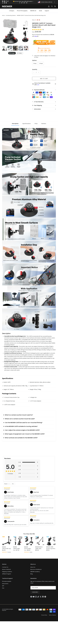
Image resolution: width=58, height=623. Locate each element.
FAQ (3, 588)
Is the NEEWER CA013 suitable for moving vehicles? (21, 426)
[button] (28, 462)
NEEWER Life (33, 10)
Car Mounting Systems (11, 15)
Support (47, 10)
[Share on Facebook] (37, 19)
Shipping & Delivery (7, 571)
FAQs (36, 123)
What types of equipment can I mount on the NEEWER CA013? (25, 434)
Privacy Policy (44, 615)
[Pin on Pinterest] (39, 19)
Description (15, 123)
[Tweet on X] (35, 19)
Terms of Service (52, 615)
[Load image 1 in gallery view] (15, 31)
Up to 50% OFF (25, 1)
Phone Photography (22, 10)
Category (11, 10)
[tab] (12, 53)
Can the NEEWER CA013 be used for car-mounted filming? (23, 422)
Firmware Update (6, 581)
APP (3, 586)
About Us (32, 567)
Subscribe (35, 592)
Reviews (43, 123)
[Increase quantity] (39, 72)
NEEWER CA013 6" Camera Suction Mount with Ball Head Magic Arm (31, 15)
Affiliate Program (6, 574)
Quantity (34, 69)
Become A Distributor (36, 569)
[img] (37, 29)
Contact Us (5, 567)
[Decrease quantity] (33, 72)
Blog (31, 574)
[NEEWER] (7, 6)
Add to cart (44, 78)
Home (3, 15)
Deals (40, 10)
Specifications (26, 123)
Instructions (5, 583)
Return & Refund (6, 569)
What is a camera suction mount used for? (19, 415)
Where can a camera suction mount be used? (20, 419)
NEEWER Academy (35, 571)
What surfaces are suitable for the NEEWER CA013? (21, 438)
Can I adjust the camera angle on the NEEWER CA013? (22, 430)
